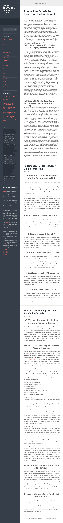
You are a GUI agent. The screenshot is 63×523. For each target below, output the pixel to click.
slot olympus (12, 167)
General (4, 44)
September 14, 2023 (28, 16)
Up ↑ (47, 520)
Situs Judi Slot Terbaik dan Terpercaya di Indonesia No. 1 (39, 13)
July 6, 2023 (26, 171)
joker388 (8, 222)
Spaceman (5, 178)
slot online (5, 76)
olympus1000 (12, 144)
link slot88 (5, 249)
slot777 (5, 153)
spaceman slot (11, 178)
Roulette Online (6, 60)
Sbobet (12, 146)
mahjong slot (6, 140)
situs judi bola (11, 148)
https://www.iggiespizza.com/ (48, 53)
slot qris (5, 172)
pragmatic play (6, 146)
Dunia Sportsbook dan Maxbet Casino (9, 9)
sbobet (4, 63)
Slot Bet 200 (6, 155)
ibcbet (4, 47)
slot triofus (5, 78)
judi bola (5, 136)
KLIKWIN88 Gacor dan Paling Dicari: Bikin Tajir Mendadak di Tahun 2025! (9, 108)
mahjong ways (6, 55)
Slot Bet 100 (10, 153)
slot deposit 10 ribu (12, 161)
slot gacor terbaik (31, 359)
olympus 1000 (6, 144)
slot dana (5, 161)
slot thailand (12, 176)
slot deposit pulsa (7, 163)
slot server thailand (7, 174)
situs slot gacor (6, 151)
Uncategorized (6, 86)
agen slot (5, 132)
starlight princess (6, 84)
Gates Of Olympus (7, 42)
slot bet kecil (12, 155)
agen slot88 (5, 251)
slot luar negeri (6, 73)
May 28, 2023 (27, 316)
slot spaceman (6, 176)
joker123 (13, 134)
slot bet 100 (5, 65)
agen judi (5, 130)
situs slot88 (5, 252)
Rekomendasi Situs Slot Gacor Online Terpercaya (40, 167)
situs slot (28, 60)
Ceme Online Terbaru (7, 39)
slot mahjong (6, 167)
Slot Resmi (10, 172)
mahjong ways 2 (6, 142)
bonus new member (12, 132)
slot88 (4, 81)
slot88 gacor (5, 254)
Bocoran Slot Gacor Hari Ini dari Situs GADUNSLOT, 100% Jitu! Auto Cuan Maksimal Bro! (9, 103)
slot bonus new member (8, 159)
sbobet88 (5, 148)
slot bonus (5, 68)
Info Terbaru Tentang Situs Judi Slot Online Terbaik (40, 312)
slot (11, 151)
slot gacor (5, 70)
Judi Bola (5, 50)
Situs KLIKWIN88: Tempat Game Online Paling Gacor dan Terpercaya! (9, 98)
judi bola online (10, 136)
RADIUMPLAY (6, 57)
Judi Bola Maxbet (6, 52)
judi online (5, 138)
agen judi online (11, 130)
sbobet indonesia (6, 207)
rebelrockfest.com (28, 186)
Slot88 (4, 243)
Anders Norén (53, 518)
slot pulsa (10, 169)
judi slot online (11, 138)
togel (4, 180)
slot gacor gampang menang (9, 165)
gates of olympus (7, 134)
